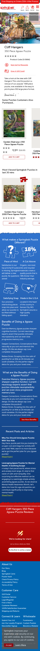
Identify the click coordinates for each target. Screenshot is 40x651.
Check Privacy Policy (10, 579)
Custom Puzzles (29, 623)
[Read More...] (10, 95)
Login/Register (8, 600)
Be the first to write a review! (20, 550)
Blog (4, 571)
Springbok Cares (8, 574)
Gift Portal (6, 594)
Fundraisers (28, 620)
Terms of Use (7, 585)
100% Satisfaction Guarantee (14, 608)
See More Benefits (29, 419)
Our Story (6, 568)
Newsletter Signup (9, 626)
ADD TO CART (14, 157)
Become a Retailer (30, 626)
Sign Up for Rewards (19, 65)
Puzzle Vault (7, 576)
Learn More (20, 645)
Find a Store (7, 602)
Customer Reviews (9, 605)
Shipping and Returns (10, 611)
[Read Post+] (7, 457)
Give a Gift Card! (18, 71)
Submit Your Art (8, 620)
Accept (9, 645)
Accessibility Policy (9, 582)
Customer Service (9, 597)
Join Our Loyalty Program (12, 623)
